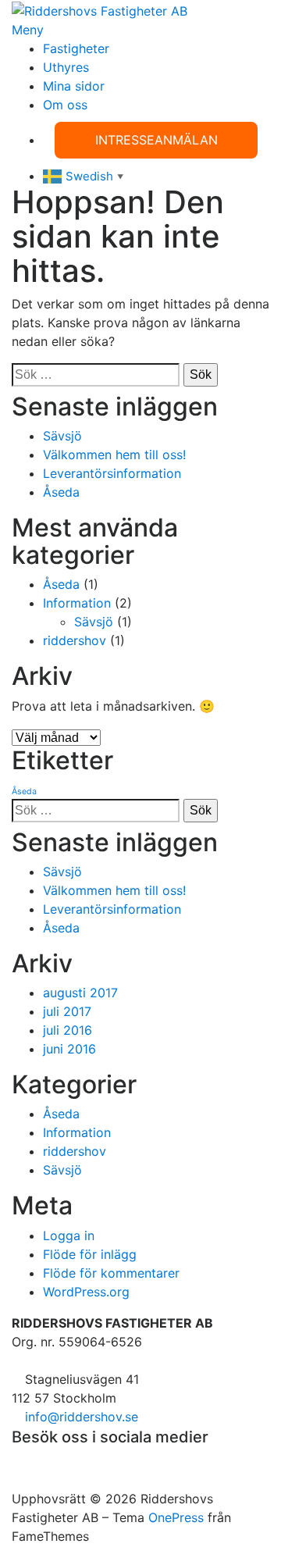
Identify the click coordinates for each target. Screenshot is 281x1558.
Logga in (68, 1235)
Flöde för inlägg (90, 1254)
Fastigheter (76, 48)
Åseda (61, 492)
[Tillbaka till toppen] (16, 1480)
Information (77, 603)
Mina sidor (74, 86)
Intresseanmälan (156, 140)
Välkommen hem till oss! (114, 454)
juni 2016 (69, 1049)
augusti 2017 (80, 992)
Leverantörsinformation (112, 473)
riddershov (74, 640)
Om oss (65, 104)
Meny (28, 29)
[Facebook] (16, 1461)
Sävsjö (62, 436)
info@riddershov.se (81, 1416)
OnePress (176, 1517)
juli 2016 (67, 1030)
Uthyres (66, 67)
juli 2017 (67, 1011)
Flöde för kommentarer (111, 1273)
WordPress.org (86, 1292)
